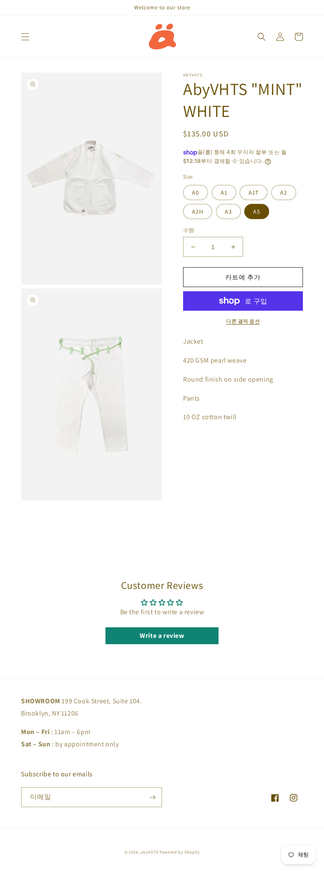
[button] (25, 36)
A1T (253, 192)
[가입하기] (152, 797)
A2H (197, 211)
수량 (188, 230)
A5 (256, 211)
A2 (283, 192)
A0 (195, 192)
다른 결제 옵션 (243, 321)
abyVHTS (149, 852)
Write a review (162, 635)
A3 (228, 211)
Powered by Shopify (179, 852)
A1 (224, 192)
